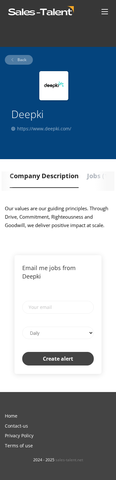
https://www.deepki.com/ (44, 128)
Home (11, 416)
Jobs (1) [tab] (98, 175)
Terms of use (19, 445)
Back (21, 59)
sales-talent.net (69, 460)
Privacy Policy (19, 435)
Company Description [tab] (44, 175)
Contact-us (16, 426)
